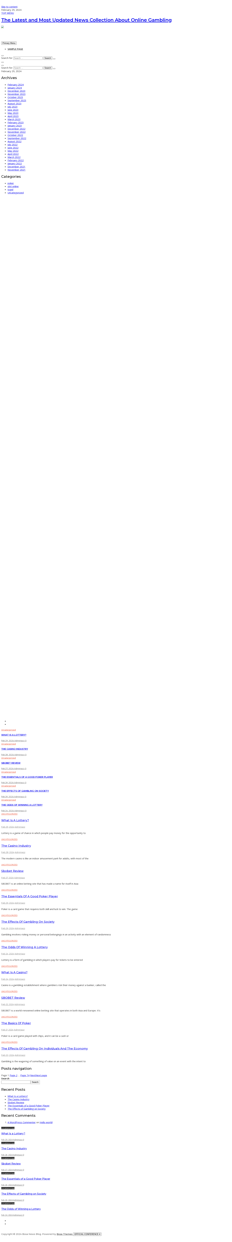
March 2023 (14, 119)
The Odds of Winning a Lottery (21, 804)
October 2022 (15, 135)
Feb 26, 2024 (7, 782)
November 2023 (17, 94)
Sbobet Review (11, 763)
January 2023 (15, 125)
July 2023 (13, 106)
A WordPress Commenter (22, 1122)
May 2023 (13, 113)
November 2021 (17, 169)
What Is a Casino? (14, 972)
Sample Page (15, 48)
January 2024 (15, 87)
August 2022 (14, 141)
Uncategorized (16, 192)
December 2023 (16, 90)
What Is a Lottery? (13, 734)
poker (11, 183)
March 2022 (14, 157)
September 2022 (17, 138)
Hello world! (46, 1122)
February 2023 (16, 122)
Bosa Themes (65, 1234)
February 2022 (16, 160)
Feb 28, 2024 (7, 754)
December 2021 (16, 166)
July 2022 (13, 144)
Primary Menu (9, 43)
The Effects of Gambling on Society (25, 790)
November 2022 (17, 131)
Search (5, 1078)
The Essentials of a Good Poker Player (27, 777)
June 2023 (13, 109)
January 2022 (15, 163)
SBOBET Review (13, 998)
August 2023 (14, 103)
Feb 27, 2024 (7, 768)
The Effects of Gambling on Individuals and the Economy (44, 1048)
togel (10, 189)
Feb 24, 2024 (7, 810)
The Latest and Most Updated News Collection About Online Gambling (86, 20)
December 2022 (16, 128)
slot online (13, 186)
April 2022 (13, 154)
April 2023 (13, 116)
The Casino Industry (14, 749)
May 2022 (13, 150)
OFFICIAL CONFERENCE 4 (87, 1234)
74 (25, 1075)
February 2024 (16, 84)
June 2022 (13, 147)
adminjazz (19, 740)
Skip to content (9, 6)
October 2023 (15, 97)
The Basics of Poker (16, 1023)
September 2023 (17, 100)
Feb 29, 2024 (7, 740)
